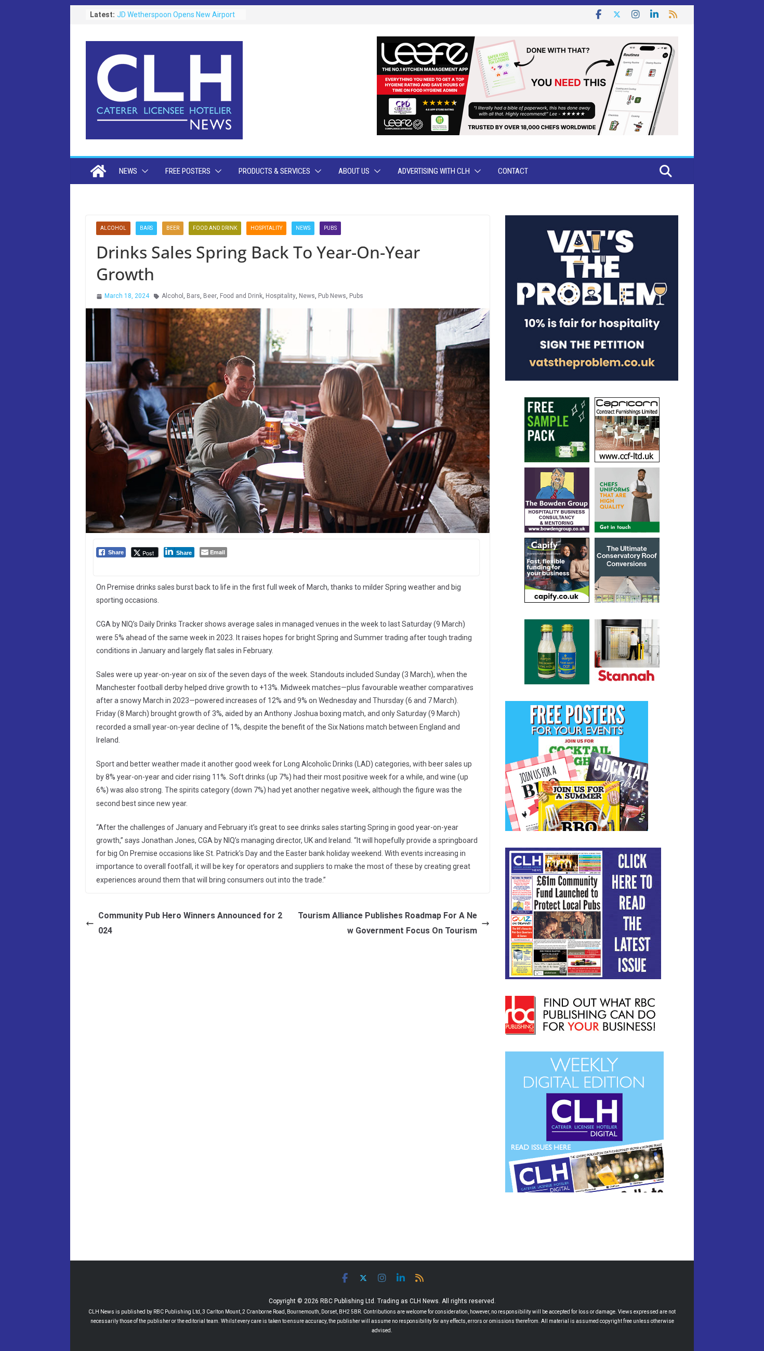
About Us (354, 171)
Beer (172, 228)
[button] (143, 171)
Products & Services (274, 171)
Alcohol (113, 228)
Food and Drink (215, 228)
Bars (146, 228)
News (128, 171)
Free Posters (187, 171)
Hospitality (266, 228)
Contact (513, 171)
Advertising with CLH (434, 171)
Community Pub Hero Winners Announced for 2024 (190, 923)
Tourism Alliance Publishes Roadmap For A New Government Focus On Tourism (387, 923)
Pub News (332, 296)
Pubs (330, 228)
